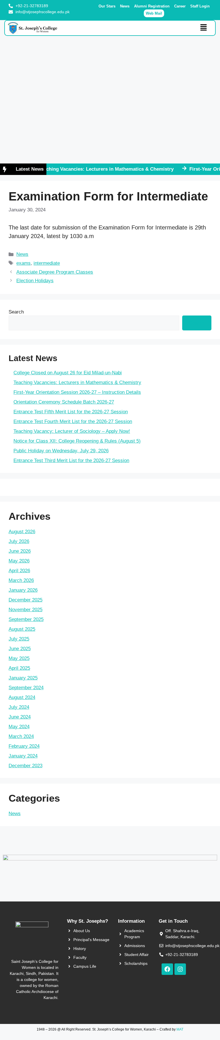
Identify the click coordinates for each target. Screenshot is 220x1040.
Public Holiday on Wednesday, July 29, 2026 (61, 450)
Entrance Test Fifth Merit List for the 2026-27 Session (70, 411)
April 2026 (19, 570)
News (124, 6)
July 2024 (19, 707)
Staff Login (200, 6)
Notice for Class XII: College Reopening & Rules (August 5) (77, 441)
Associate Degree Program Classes (54, 272)
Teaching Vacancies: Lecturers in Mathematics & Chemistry (98, 169)
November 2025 (25, 609)
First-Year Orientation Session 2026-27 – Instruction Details (77, 392)
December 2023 (25, 765)
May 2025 (19, 658)
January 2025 (23, 678)
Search (16, 312)
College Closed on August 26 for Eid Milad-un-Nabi (67, 372)
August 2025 (22, 629)
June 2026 (20, 551)
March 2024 (21, 736)
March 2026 (21, 580)
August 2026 (22, 531)
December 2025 (25, 600)
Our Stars (107, 6)
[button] (203, 28)
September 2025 (26, 619)
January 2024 (23, 756)
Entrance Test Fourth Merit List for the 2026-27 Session (72, 421)
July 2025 (19, 639)
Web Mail (154, 13)
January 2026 (23, 590)
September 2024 (26, 687)
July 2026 (19, 541)
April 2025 (19, 668)
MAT (179, 1029)
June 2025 (20, 648)
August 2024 (22, 697)
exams (23, 263)
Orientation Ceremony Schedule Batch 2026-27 (63, 402)
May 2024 (19, 726)
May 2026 (19, 561)
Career (180, 6)
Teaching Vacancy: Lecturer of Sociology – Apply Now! (71, 431)
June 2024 (20, 717)
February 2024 (24, 746)
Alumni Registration (152, 6)
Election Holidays (35, 280)
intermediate (47, 263)
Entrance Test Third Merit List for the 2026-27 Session (71, 460)
